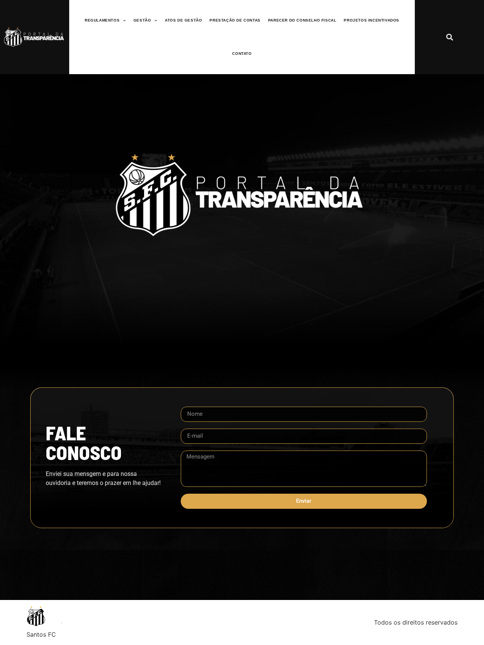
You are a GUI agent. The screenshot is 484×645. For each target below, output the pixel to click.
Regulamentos (102, 20)
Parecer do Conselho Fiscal (302, 20)
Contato (241, 53)
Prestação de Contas (234, 20)
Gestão (142, 20)
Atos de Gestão (183, 20)
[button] (449, 37)
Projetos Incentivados (371, 20)
